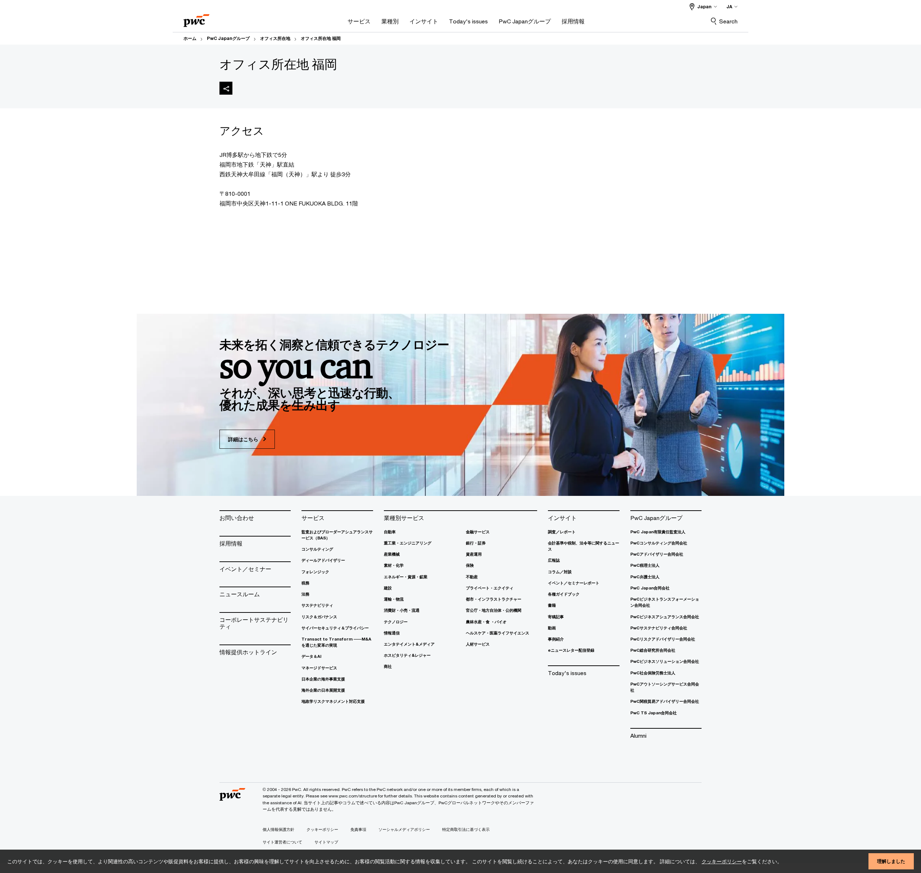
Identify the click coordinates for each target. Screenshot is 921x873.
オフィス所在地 (275, 38)
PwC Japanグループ (228, 38)
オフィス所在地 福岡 (321, 38)
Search (728, 21)
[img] (225, 88)
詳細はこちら (244, 439)
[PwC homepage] (196, 18)
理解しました (891, 861)
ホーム (189, 38)
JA (729, 6)
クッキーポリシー (722, 861)
